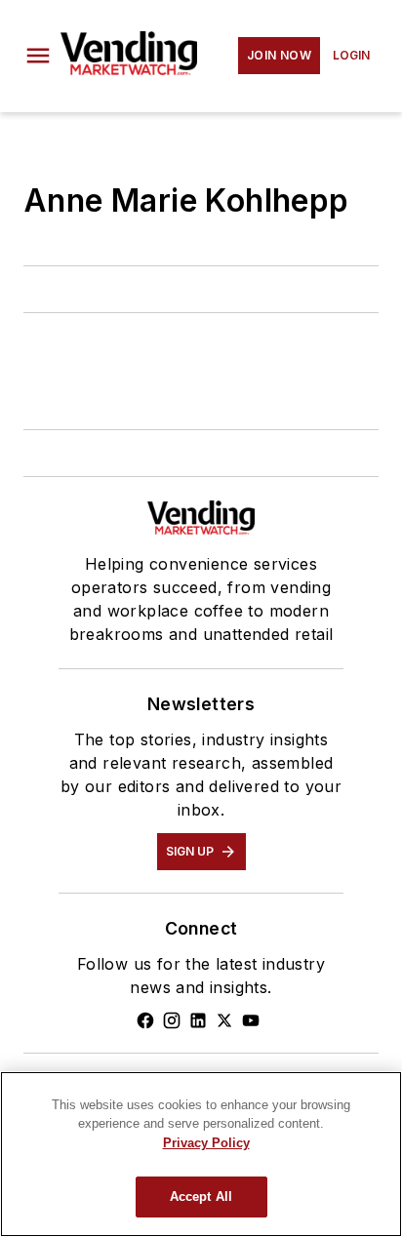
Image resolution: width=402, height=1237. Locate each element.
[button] (38, 55)
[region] (201, 1154)
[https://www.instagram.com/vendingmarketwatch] (171, 1020)
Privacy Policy (206, 1143)
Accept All (201, 1196)
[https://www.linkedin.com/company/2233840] (198, 1020)
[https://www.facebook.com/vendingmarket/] (145, 1020)
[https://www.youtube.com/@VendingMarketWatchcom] (251, 1020)
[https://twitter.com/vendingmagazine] (224, 1020)
